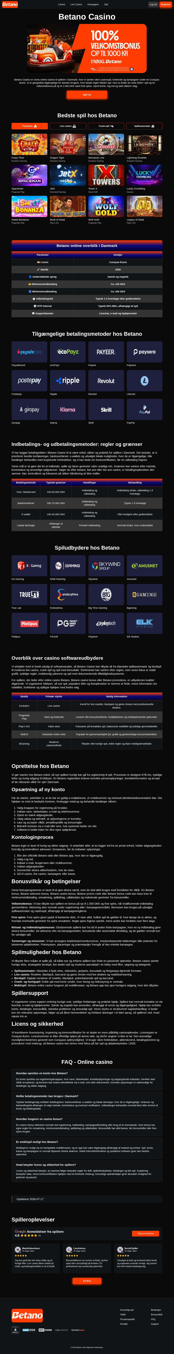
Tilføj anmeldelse (145, 1233)
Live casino (66, 126)
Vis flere (87, 1281)
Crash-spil (104, 126)
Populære (28, 126)
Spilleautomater (142, 126)
